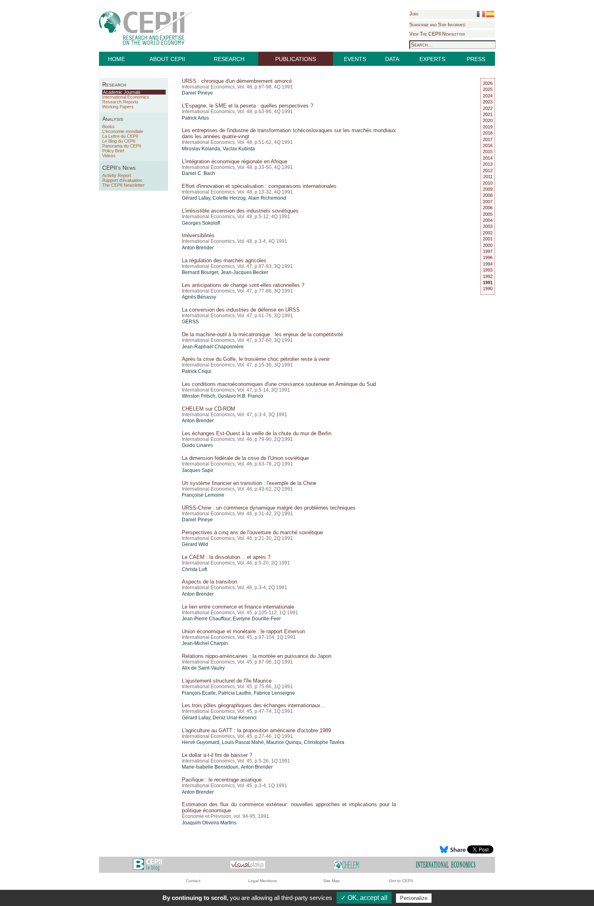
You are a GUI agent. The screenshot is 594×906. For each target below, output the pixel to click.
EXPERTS (432, 59)
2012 (488, 170)
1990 (488, 288)
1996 (488, 257)
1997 (488, 251)
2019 (488, 126)
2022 (488, 108)
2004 (488, 220)
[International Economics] (445, 864)
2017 (488, 139)
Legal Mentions (262, 881)
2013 (488, 164)
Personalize (414, 898)
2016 (488, 145)
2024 (488, 95)
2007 (488, 201)
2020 (488, 120)
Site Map (331, 881)
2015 (488, 151)
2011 (488, 176)
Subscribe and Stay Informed (437, 24)
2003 (488, 226)
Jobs (413, 14)
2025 (488, 89)
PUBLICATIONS (295, 59)
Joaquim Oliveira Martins (209, 823)
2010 (488, 183)
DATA (392, 59)
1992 (488, 276)
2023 (488, 101)
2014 (488, 158)
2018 (488, 133)
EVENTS (355, 59)
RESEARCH (229, 59)
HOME (116, 59)
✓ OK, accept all (364, 897)
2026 (488, 83)
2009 (488, 189)
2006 (488, 207)
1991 (488, 282)
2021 (488, 114)
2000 (488, 245)
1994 (488, 263)
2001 (488, 238)
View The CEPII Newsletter (437, 34)
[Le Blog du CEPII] (148, 864)
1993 (488, 270)
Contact (193, 881)
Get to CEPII (401, 881)
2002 (488, 232)
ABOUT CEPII (167, 59)
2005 (488, 214)
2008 (488, 195)
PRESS (476, 59)
